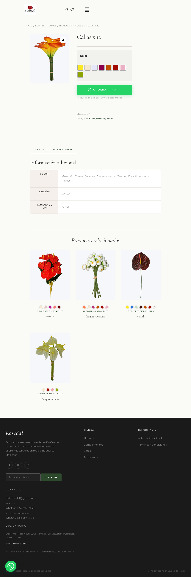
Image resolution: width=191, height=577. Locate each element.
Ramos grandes (70, 25)
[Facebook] (9, 465)
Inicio (28, 25)
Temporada (91, 457)
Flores (40, 25)
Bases (87, 450)
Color (83, 56)
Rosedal (14, 433)
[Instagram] (18, 465)
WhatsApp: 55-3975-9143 (20, 507)
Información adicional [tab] (54, 149)
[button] (87, 10)
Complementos (93, 444)
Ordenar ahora (107, 89)
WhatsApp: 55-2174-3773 (20, 517)
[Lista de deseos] (72, 10)
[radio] (80, 67)
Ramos (52, 25)
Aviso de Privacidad (150, 438)
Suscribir (51, 477)
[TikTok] (27, 465)
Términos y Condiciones (152, 444)
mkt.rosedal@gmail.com (20, 498)
